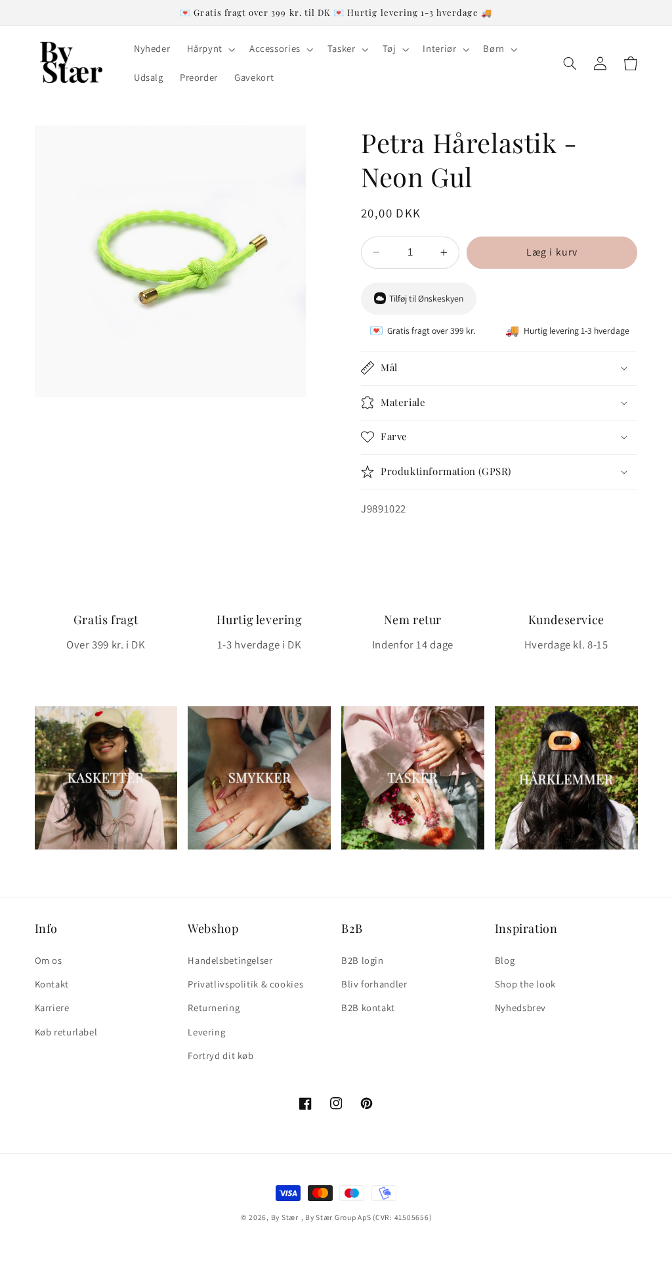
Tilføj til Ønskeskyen (426, 298)
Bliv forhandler (374, 984)
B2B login (362, 960)
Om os (48, 960)
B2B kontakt (368, 1007)
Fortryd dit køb (220, 1055)
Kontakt (52, 984)
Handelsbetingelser (230, 960)
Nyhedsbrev (520, 1007)
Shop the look (525, 984)
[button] (209, 49)
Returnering (214, 1007)
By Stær (285, 1217)
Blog (505, 960)
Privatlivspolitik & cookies (245, 984)
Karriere (52, 1007)
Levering (206, 1032)
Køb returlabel (66, 1032)
